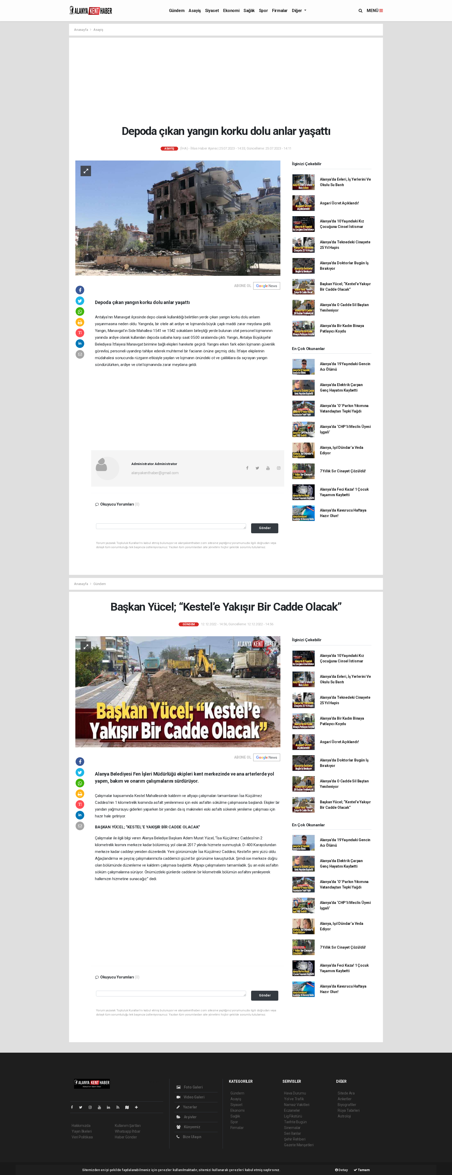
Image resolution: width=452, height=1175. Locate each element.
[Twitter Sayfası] (83, 1107)
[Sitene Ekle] (138, 1107)
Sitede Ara (346, 1093)
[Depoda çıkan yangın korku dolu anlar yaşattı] (177, 218)
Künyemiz (191, 1127)
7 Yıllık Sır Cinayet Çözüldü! (343, 471)
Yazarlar (189, 1107)
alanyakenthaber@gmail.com (155, 473)
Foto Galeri (193, 1087)
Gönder (265, 528)
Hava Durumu (295, 1093)
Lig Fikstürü (293, 1116)
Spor (263, 10)
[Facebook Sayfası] (74, 1107)
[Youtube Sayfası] (101, 1107)
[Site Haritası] (129, 1107)
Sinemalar (292, 1128)
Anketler (344, 1099)
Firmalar (280, 10)
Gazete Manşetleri (299, 1145)
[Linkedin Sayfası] (110, 1107)
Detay (343, 1170)
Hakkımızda (81, 1126)
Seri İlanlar (292, 1133)
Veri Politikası (82, 1137)
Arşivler (190, 1117)
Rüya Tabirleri (348, 1110)
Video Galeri (193, 1097)
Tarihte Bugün (295, 1122)
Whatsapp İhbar (127, 1131)
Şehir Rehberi (295, 1139)
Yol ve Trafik (294, 1099)
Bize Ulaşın (191, 1137)
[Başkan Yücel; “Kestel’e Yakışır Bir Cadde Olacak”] (177, 691)
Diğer (297, 10)
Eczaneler (292, 1110)
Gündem (177, 10)
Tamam (363, 1170)
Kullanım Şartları (128, 1126)
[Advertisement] (230, 81)
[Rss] (119, 1107)
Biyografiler (347, 1105)
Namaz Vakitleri (296, 1105)
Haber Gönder (126, 1137)
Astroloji (344, 1116)
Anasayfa (81, 30)
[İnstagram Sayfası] (92, 1107)
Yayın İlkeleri (82, 1131)
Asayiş (195, 10)
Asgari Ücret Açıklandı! (339, 203)
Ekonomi (231, 10)
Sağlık (249, 10)
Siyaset (212, 10)
